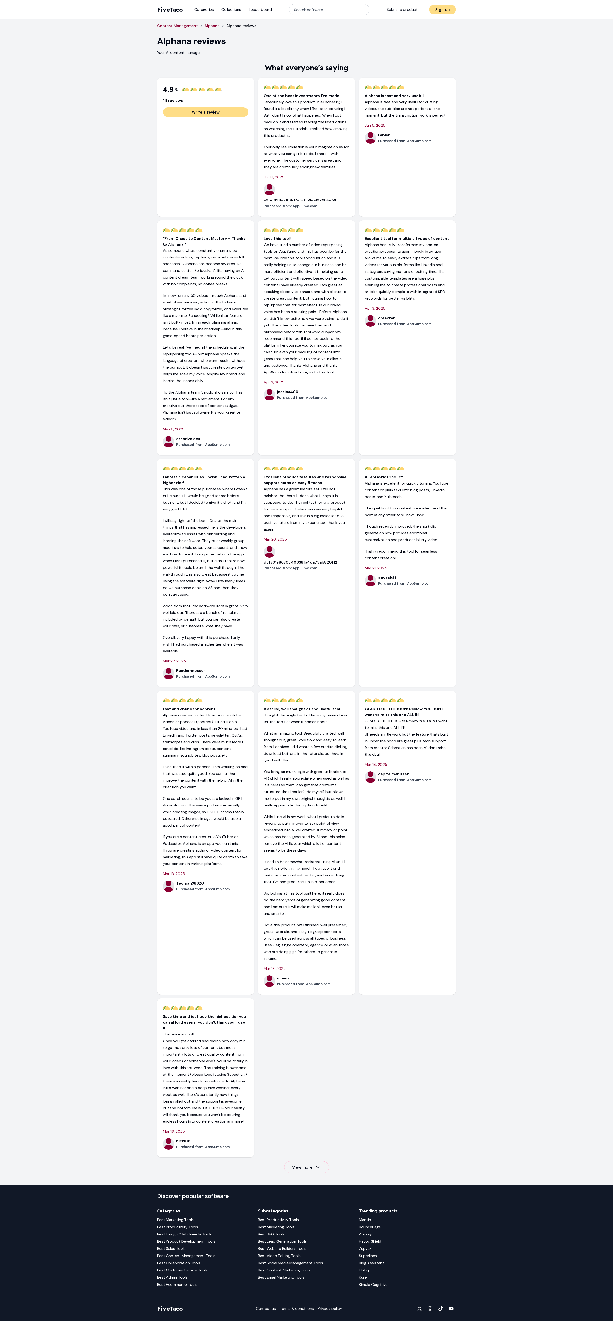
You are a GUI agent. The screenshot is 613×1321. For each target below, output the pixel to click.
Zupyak (365, 1248)
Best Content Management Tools (186, 1255)
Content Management (177, 25)
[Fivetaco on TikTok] (440, 1308)
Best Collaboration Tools (178, 1262)
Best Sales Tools (171, 1248)
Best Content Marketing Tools (284, 1270)
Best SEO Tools (271, 1234)
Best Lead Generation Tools (282, 1241)
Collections (231, 9)
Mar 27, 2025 (174, 660)
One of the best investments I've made (301, 95)
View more (302, 1167)
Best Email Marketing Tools (281, 1277)
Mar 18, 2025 (174, 873)
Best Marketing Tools (175, 1219)
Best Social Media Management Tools (290, 1262)
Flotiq (364, 1270)
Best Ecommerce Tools (177, 1284)
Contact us (266, 1308)
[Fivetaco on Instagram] (430, 1308)
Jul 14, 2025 (274, 177)
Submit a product (402, 9)
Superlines (368, 1255)
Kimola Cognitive (373, 1284)
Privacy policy (330, 1308)
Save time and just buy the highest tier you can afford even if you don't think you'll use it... (204, 1022)
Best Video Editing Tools (279, 1255)
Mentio (365, 1219)
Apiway (365, 1234)
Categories (204, 9)
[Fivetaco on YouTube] (451, 1308)
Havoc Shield (370, 1241)
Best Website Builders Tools (282, 1248)
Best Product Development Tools (186, 1241)
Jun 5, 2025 (375, 125)
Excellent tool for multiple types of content (407, 238)
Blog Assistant (371, 1262)
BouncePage (370, 1227)
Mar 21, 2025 (376, 568)
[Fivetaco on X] (419, 1308)
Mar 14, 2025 (376, 764)
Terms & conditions (297, 1308)
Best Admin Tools (172, 1277)
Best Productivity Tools (177, 1227)
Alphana (212, 25)
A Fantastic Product (384, 477)
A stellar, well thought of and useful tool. (302, 708)
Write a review (206, 112)
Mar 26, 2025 (275, 539)
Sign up (442, 9)
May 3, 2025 (173, 429)
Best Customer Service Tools (182, 1270)
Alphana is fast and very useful (394, 95)
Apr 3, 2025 (274, 382)
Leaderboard (260, 9)
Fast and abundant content (189, 708)
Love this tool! (277, 238)
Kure (363, 1277)
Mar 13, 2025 (174, 1131)
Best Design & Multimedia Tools (184, 1234)
